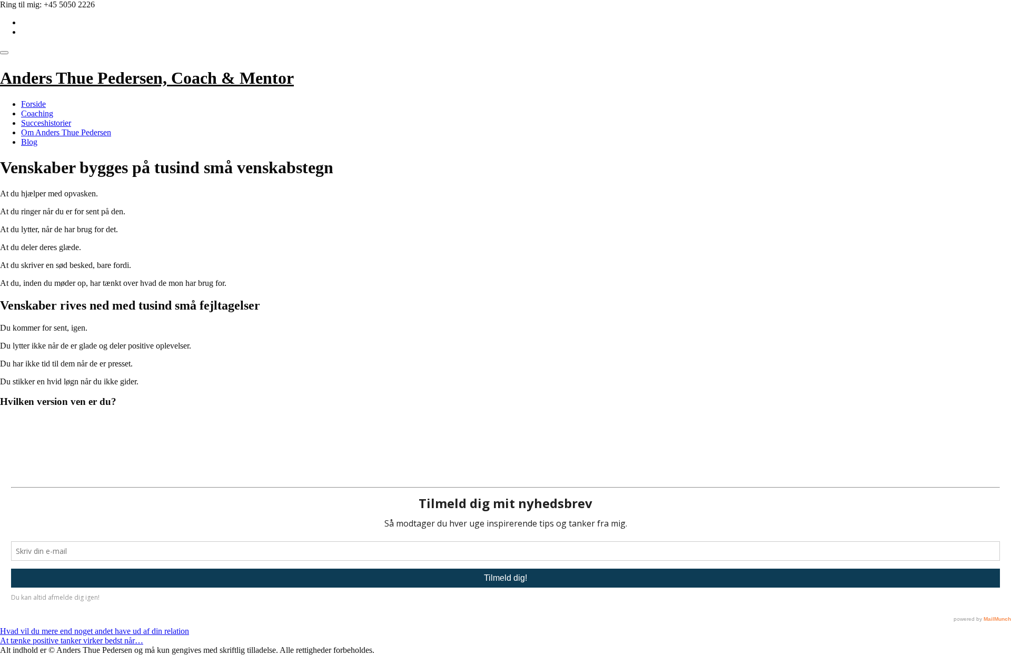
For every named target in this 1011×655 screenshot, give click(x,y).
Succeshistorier (46, 122)
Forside (33, 104)
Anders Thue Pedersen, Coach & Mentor (147, 77)
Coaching (37, 113)
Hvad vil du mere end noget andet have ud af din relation (94, 631)
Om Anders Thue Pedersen (66, 132)
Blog (29, 141)
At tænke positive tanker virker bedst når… (71, 640)
